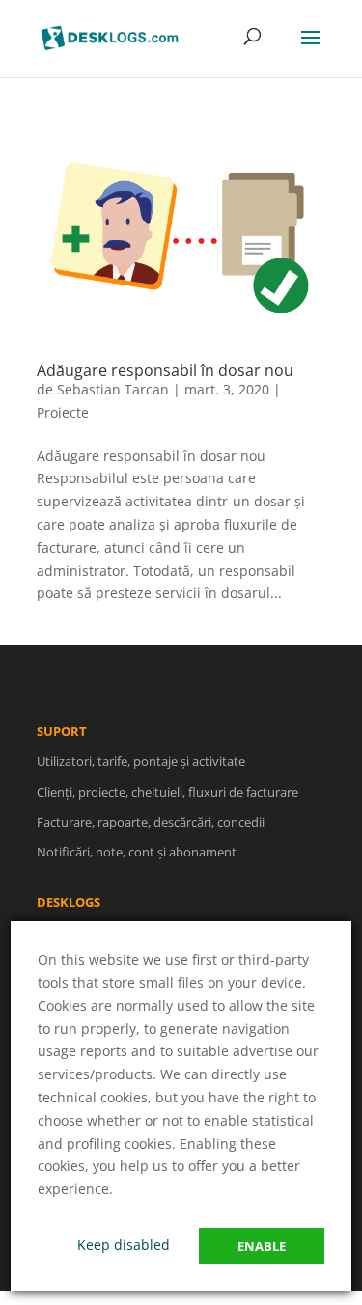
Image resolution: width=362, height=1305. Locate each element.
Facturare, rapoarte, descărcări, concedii (151, 821)
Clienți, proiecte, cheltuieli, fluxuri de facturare (167, 792)
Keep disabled (123, 1245)
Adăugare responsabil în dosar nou (165, 370)
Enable (261, 1246)
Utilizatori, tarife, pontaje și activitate (141, 761)
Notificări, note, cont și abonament (137, 851)
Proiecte (63, 412)
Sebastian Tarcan (113, 389)
